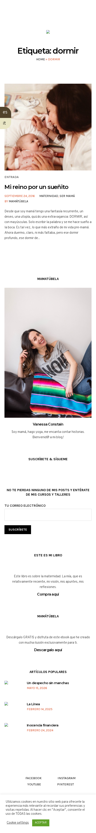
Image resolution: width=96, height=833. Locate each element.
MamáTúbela (18, 201)
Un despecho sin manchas (48, 683)
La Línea (33, 704)
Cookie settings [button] (18, 823)
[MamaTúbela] (48, 33)
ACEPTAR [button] (41, 823)
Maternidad (48, 196)
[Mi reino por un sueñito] (48, 127)
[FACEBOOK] (35, 17)
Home (40, 59)
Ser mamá (67, 196)
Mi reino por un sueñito (36, 187)
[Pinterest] (60, 17)
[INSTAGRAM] (43, 17)
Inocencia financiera (42, 725)
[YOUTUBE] (51, 17)
